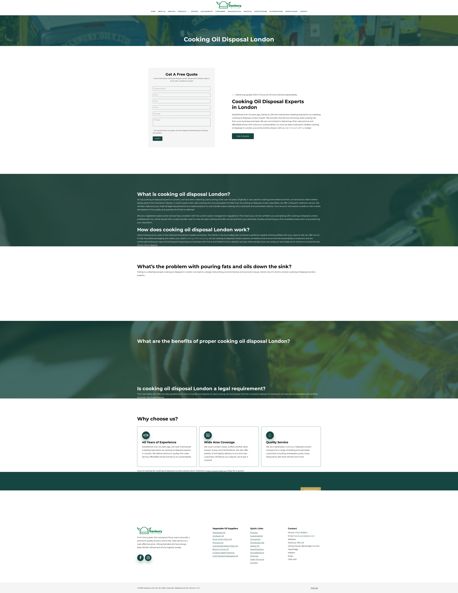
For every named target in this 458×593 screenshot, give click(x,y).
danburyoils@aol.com (304, 536)
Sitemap (314, 588)
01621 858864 (301, 533)
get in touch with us (216, 471)
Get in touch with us (295, 128)
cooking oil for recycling (197, 238)
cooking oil (290, 447)
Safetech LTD (194, 588)
